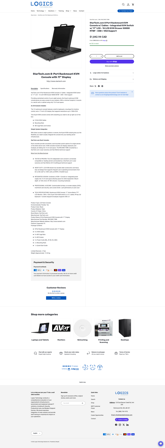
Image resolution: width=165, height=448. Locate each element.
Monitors (61, 340)
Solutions (51, 11)
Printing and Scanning (103, 341)
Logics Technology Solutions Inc (42, 441)
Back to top (82, 382)
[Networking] (82, 328)
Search (93, 399)
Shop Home (33, 15)
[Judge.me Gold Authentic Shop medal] (92, 367)
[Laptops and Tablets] (40, 328)
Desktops (125, 340)
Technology (40, 11)
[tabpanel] (56, 173)
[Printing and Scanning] (104, 328)
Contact (81, 11)
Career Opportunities (97, 415)
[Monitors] (61, 328)
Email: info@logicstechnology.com (121, 415)
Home (33, 11)
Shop (67, 11)
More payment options (112, 66)
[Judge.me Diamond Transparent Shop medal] (85, 367)
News (75, 11)
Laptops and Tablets (40, 340)
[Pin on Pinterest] (102, 86)
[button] (133, 4)
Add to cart (119, 56)
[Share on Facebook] (99, 86)
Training (61, 11)
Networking (82, 340)
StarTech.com (93, 19)
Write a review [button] (56, 298)
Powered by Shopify (54, 441)
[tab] (34, 88)
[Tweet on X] (95, 86)
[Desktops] (125, 328)
